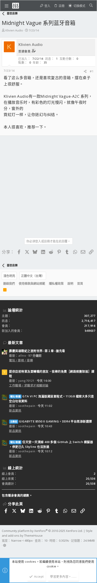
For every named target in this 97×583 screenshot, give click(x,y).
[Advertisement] (48, 185)
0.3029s (64, 540)
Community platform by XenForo (42, 531)
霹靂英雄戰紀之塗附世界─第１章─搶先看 (37, 351)
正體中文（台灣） (32, 276)
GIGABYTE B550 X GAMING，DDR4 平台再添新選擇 (51, 421)
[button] (6, 6)
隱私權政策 (56, 283)
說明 (70, 283)
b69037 (90, 331)
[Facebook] (4, 551)
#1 (91, 71)
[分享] (85, 71)
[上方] (86, 283)
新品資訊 (15, 410)
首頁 (80, 283)
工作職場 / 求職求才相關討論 (28, 385)
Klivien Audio (14, 30)
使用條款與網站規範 (32, 283)
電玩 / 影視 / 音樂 (21, 360)
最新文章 (15, 342)
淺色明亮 (9, 276)
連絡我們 (9, 283)
